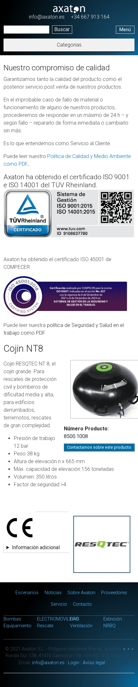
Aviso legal (94, 662)
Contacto (82, 604)
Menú (125, 29)
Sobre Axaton (81, 592)
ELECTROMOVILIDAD (58, 619)
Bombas (12, 619)
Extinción (112, 619)
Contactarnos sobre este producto (99, 447)
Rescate (45, 626)
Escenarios (27, 592)
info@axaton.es (47, 17)
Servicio (59, 604)
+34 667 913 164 (90, 17)
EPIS (74, 619)
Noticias (53, 592)
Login (73, 662)
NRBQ (109, 626)
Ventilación (81, 626)
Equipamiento (17, 626)
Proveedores (114, 592)
